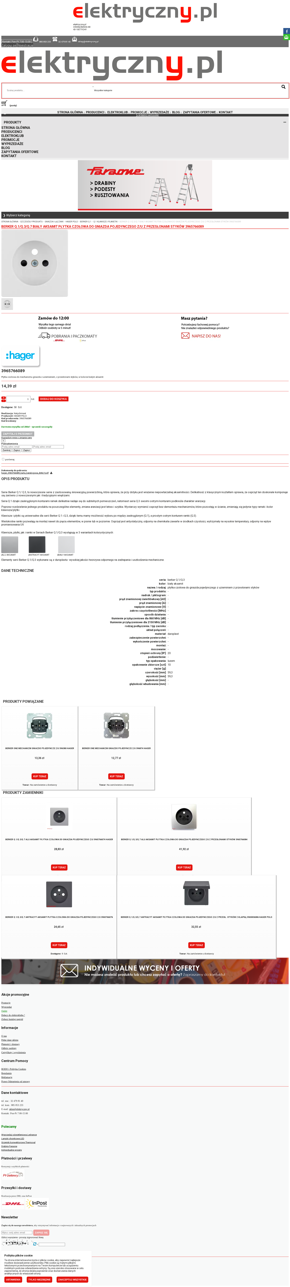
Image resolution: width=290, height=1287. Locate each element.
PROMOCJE (139, 112)
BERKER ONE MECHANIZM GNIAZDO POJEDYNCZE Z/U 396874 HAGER (116, 748)
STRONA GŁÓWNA (70, 112)
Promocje (5, 1003)
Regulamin (6, 1073)
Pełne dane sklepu (9, 1040)
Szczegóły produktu (31, 221)
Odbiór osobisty (8, 1048)
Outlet (4, 1011)
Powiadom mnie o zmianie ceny (16, 437)
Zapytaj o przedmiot (18, 433)
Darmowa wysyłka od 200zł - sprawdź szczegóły (26, 427)
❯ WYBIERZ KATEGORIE (147, 115)
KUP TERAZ (39, 776)
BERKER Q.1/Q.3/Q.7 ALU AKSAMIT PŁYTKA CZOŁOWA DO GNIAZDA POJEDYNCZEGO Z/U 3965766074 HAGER (59, 839)
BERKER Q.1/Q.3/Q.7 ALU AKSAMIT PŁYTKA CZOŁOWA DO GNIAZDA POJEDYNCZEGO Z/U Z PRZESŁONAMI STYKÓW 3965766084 (184, 839)
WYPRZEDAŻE (159, 112)
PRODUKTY (12, 122)
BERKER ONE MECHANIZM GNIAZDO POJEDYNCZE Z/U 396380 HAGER (39, 748)
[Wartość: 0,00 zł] (5, 105)
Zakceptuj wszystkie (72, 1279)
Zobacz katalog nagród (12, 1019)
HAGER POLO (72, 221)
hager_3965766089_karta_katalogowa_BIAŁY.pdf (25, 473)
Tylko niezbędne (39, 1279)
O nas (4, 1036)
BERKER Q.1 (85, 221)
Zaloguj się (9, 45)
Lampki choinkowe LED (12, 1138)
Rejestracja (25, 45)
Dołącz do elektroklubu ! (13, 1015)
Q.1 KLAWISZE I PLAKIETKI (105, 221)
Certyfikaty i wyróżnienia (13, 1052)
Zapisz (17, 450)
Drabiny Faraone (9, 1146)
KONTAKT (226, 112)
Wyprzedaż (6, 1007)
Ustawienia (13, 1279)
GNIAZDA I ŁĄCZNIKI (54, 221)
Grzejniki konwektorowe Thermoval (18, 1142)
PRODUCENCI (95, 112)
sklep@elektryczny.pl (19, 1109)
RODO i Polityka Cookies (13, 1069)
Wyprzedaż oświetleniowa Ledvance (19, 1134)
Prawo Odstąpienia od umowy (15, 1081)
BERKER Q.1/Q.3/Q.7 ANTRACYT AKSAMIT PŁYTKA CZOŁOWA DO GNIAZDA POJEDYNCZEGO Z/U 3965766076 (59, 917)
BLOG (176, 112)
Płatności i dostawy (10, 1044)
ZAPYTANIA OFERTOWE (199, 112)
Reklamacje (6, 1077)
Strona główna (9, 221)
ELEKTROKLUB (117, 112)
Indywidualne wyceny (11, 1150)
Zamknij (6, 450)
